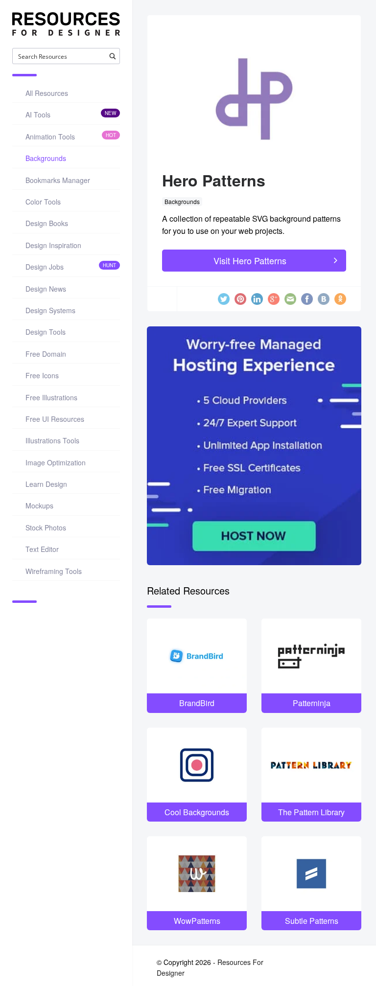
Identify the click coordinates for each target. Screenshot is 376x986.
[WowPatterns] (197, 873)
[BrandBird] (197, 656)
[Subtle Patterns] (311, 873)
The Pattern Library (311, 812)
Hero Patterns (213, 180)
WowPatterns (197, 920)
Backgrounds (182, 201)
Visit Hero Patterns (249, 260)
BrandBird (196, 703)
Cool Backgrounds (196, 812)
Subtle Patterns (311, 920)
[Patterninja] (311, 656)
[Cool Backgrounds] (197, 765)
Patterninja (311, 703)
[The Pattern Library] (311, 765)
